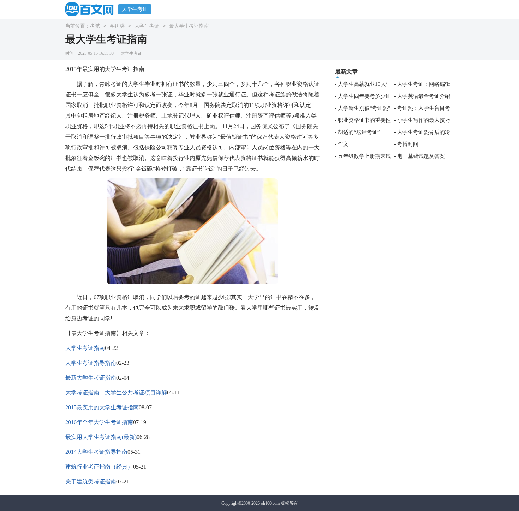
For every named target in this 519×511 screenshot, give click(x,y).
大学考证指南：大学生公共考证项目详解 (116, 393)
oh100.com (270, 503)
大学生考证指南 (85, 348)
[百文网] (91, 9)
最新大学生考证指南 (90, 378)
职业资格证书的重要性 (364, 120)
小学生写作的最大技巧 (423, 120)
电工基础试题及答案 (421, 156)
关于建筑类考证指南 (90, 482)
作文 (343, 144)
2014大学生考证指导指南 (96, 452)
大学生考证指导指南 (90, 363)
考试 (95, 26)
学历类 (117, 26)
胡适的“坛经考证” (359, 132)
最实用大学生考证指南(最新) (101, 437)
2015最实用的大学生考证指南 (102, 407)
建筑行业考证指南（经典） (99, 467)
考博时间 (407, 144)
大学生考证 (134, 9)
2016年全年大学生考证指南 (99, 422)
